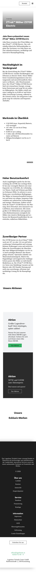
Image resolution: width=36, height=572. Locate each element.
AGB (18, 523)
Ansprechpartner (18, 491)
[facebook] (13, 548)
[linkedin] (22, 548)
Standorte (18, 500)
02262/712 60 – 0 (18, 554)
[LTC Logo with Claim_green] (8, 3)
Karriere (18, 484)
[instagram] (16, 548)
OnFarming (18, 530)
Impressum (18, 516)
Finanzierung (18, 504)
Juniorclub (18, 487)
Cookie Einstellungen (18, 533)
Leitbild (18, 481)
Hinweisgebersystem (18, 527)
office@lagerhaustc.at (18, 553)
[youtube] (19, 548)
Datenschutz (18, 520)
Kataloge (18, 507)
